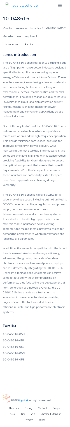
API (33, 414)
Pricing (28, 408)
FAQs (12, 414)
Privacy (29, 419)
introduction (12, 44)
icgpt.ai (23, 400)
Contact (42, 408)
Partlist (29, 44)
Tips (22, 414)
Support (57, 408)
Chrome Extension (51, 414)
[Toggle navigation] (59, 5)
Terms (42, 419)
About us (13, 408)
